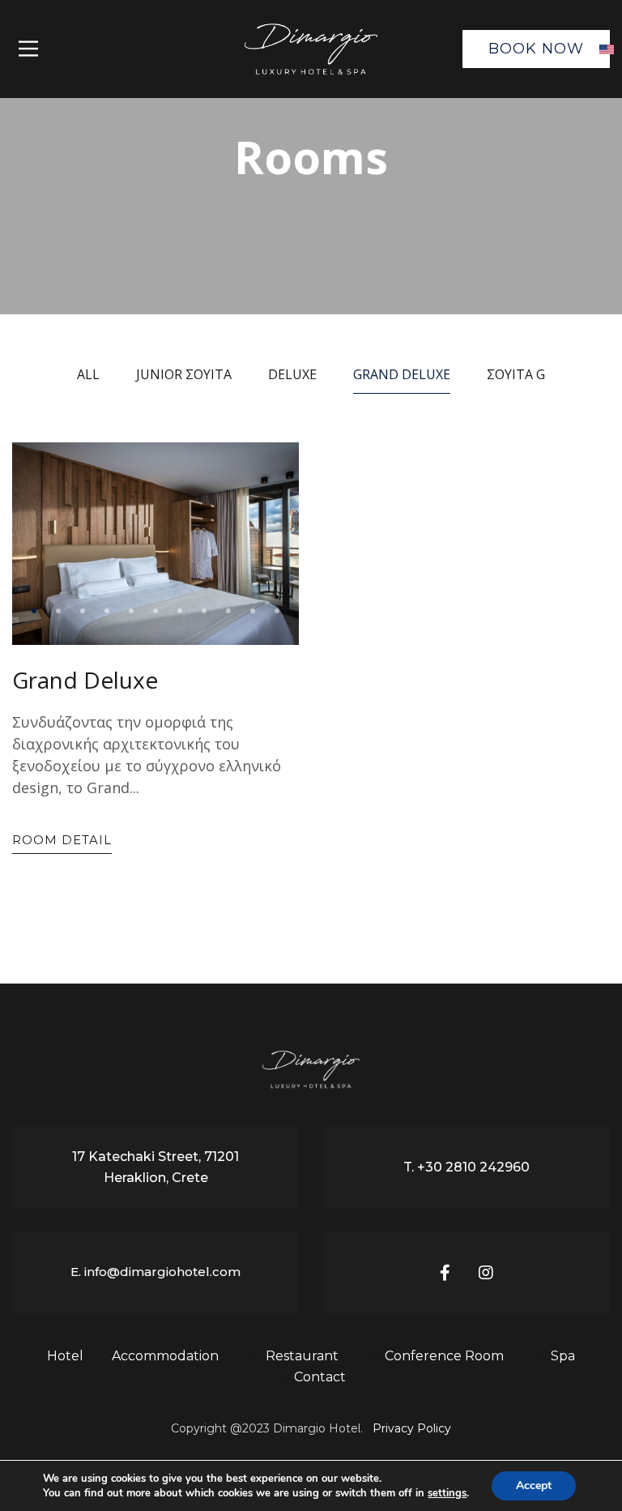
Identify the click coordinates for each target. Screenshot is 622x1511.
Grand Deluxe (85, 679)
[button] (34, 611)
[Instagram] (486, 1273)
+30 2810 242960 (473, 1167)
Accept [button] (534, 1485)
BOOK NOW (536, 49)
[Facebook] (445, 1273)
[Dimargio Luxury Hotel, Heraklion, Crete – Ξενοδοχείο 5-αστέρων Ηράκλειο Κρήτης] (311, 49)
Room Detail (62, 839)
